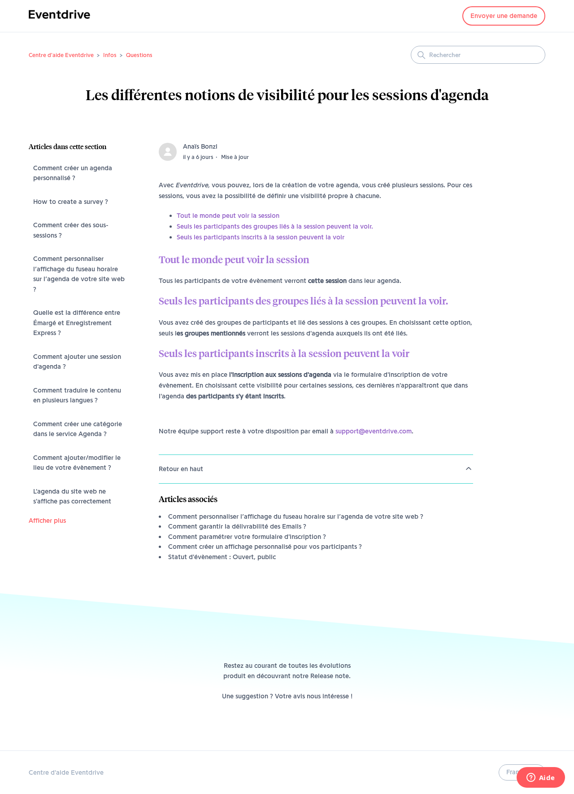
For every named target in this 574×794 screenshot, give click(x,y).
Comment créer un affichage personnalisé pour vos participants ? (265, 547)
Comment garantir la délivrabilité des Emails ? (237, 526)
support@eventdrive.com (373, 431)
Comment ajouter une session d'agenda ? (77, 362)
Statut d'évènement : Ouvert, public (222, 557)
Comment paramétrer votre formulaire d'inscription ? (247, 537)
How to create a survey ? (70, 202)
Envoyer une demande (503, 16)
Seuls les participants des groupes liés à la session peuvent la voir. (275, 226)
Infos (110, 54)
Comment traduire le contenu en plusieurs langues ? (77, 395)
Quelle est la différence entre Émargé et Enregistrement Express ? (76, 323)
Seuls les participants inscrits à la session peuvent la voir (260, 237)
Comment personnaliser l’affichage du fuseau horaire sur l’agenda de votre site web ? (79, 274)
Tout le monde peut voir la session (228, 216)
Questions (139, 54)
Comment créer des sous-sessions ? (71, 230)
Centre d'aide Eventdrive (61, 54)
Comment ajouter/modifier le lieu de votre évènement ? (77, 463)
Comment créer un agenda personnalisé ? (72, 173)
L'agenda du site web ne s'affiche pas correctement (72, 496)
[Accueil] (59, 21)
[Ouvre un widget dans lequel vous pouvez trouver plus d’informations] (540, 778)
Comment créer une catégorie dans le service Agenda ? (77, 429)
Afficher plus (47, 520)
